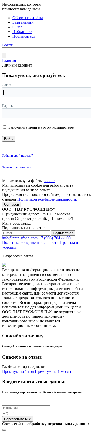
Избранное (22, 31)
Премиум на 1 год (18, 371)
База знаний (23, 22)
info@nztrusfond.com (20, 238)
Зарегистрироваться (17, 167)
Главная (9, 60)
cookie (49, 180)
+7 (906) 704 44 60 (55, 238)
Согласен (11, 204)
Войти (7, 45)
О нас (17, 27)
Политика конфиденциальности (30, 242)
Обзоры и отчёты (27, 17)
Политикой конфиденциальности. (47, 199)
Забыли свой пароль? (17, 155)
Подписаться (23, 36)
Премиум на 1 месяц (53, 371)
